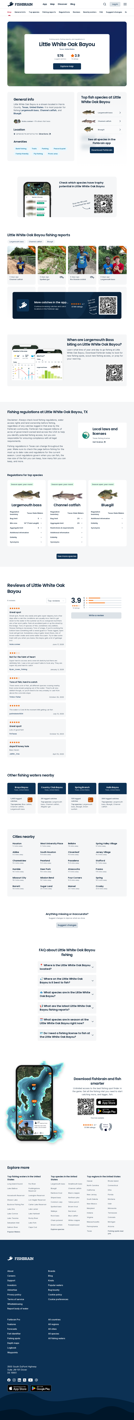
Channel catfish (35, 242)
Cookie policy (55, 1294)
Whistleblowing (15, 1304)
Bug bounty (53, 1290)
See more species (67, 556)
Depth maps (13, 1343)
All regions (53, 1324)
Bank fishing (21, 149)
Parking (45, 149)
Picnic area (53, 154)
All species (53, 1333)
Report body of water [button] (17, 1308)
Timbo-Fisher (15, 697)
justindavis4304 (16, 714)
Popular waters (55, 1285)
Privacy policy (14, 1294)
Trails (34, 149)
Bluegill (50, 242)
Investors (11, 1285)
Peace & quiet (59, 149)
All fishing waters (56, 1338)
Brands (51, 1271)
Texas (61, 49)
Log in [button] (115, 4)
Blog (50, 1275)
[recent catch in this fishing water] (21, 265)
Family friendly (22, 154)
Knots (51, 1280)
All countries (54, 1319)
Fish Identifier (14, 1333)
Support (11, 1280)
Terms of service (15, 1299)
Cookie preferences (58, 1299)
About (10, 1271)
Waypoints (12, 1352)
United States (70, 49)
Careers (11, 1275)
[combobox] (47, 601)
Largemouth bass (16, 242)
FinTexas (13, 734)
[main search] (105, 4)
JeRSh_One (14, 754)
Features (11, 1324)
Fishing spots (13, 1338)
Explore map (67, 66)
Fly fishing (38, 154)
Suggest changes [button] (67, 925)
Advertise (12, 1290)
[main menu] (125, 4)
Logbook (11, 1347)
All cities (52, 1329)
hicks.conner (14, 644)
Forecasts (12, 1329)
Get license (98, 442)
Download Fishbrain (101, 150)
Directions (43, 134)
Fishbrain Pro (13, 1319)
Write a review (96, 615)
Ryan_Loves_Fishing (18, 669)
